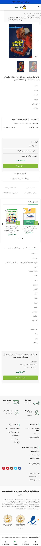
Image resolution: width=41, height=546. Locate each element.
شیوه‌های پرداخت (34, 458)
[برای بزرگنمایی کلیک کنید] (36, 57)
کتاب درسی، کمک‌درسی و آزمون (33, 16)
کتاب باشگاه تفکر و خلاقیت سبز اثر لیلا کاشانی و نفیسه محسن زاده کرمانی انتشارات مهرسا (11, 229)
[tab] (32, 248)
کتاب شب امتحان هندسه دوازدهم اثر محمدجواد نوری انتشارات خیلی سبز (29, 229)
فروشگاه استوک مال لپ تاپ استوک (32, 429)
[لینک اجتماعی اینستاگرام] (11, 468)
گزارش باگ (16, 442)
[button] (4, 520)
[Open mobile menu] (38, 7)
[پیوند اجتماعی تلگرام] (4, 127)
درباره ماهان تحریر (34, 437)
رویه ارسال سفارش (34, 455)
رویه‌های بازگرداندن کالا (13, 432)
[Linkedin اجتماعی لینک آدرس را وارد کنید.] (7, 127)
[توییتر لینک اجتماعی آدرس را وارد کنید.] (12, 127)
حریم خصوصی (15, 439)
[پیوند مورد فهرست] (20, 476)
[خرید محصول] (18, 223)
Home (39, 14)
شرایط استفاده (15, 435)
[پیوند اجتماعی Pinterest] (9, 127)
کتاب (26, 14)
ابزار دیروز (36, 434)
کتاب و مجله (32, 14)
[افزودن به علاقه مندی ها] (24, 211)
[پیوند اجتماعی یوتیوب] (7, 468)
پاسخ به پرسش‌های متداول (12, 428)
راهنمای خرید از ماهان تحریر (30, 447)
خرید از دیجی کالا (20, 166)
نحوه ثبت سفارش (34, 451)
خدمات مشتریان (13, 425)
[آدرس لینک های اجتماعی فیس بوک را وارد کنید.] (15, 127)
